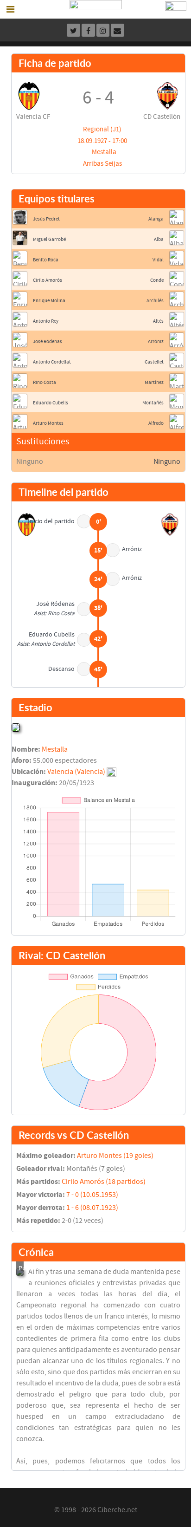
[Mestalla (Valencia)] (16, 727)
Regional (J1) (102, 129)
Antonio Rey (45, 321)
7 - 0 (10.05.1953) (92, 1194)
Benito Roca (45, 260)
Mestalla (104, 152)
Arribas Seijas (102, 164)
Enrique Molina (49, 301)
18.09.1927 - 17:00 (102, 141)
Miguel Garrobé (49, 239)
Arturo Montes (48, 423)
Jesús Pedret (46, 219)
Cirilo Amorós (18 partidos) (104, 1181)
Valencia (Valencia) (76, 771)
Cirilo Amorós (47, 280)
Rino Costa (44, 382)
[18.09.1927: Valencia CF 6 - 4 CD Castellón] (20, 1272)
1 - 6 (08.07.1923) (92, 1207)
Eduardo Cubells (50, 403)
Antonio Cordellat (52, 362)
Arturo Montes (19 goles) (115, 1155)
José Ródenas (47, 341)
